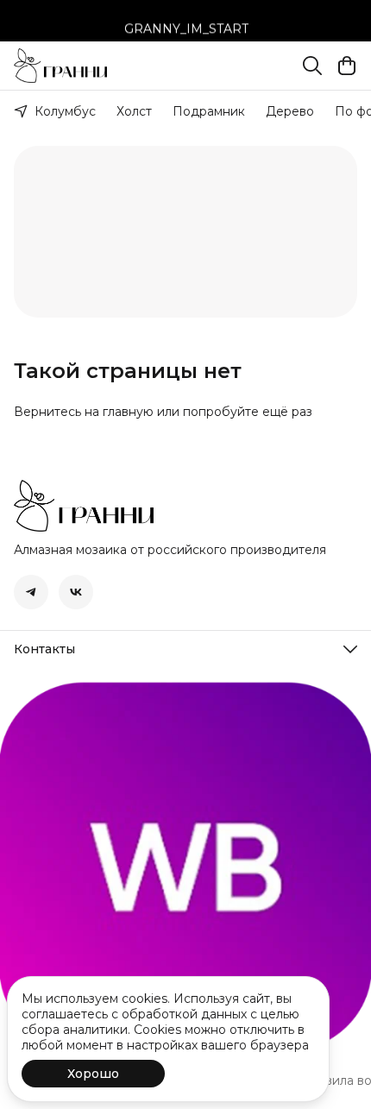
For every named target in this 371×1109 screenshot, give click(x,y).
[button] (31, 592)
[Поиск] (312, 65)
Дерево (290, 111)
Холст (134, 111)
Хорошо (93, 1073)
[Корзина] (346, 65)
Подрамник (209, 111)
